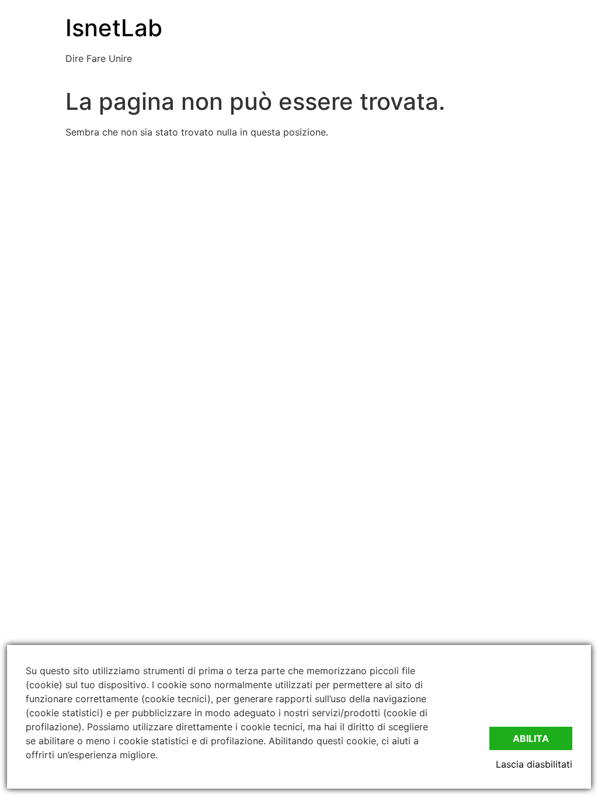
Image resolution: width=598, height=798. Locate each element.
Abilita (531, 738)
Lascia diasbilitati (534, 764)
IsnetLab (113, 27)
